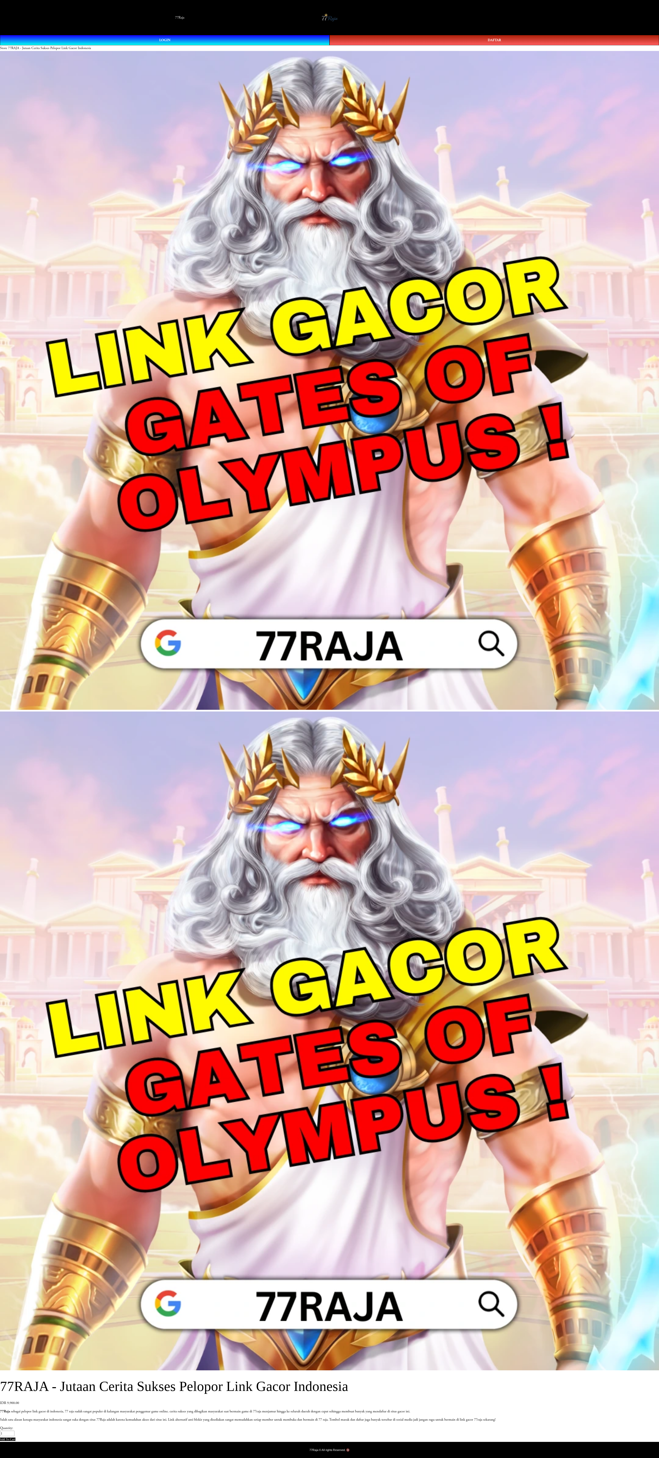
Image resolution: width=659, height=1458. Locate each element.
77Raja (179, 17)
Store (3, 48)
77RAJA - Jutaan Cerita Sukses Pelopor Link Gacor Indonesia (49, 48)
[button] (7, 1439)
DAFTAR (494, 40)
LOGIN (164, 40)
